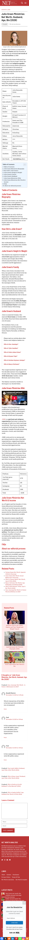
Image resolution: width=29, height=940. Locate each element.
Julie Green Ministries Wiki (12, 178)
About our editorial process (12, 185)
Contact (9, 874)
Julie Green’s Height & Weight (13, 172)
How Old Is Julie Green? (11, 170)
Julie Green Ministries (15, 24)
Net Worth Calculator (7, 879)
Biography (4, 24)
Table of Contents (9, 167)
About (3, 874)
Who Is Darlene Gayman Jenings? (14, 360)
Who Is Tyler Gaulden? (11, 348)
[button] (22, 3)
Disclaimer (16, 874)
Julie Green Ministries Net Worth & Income (14, 181)
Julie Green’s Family (10, 174)
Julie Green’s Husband (10, 176)
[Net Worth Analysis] (10, 3)
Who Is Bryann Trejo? (10, 356)
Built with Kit (14, 932)
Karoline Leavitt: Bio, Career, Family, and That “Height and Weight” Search (14, 627)
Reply (5, 709)
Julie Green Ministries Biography (14, 168)
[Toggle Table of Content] (24, 164)
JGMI (3, 419)
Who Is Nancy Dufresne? (11, 364)
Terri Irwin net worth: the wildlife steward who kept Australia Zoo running (11, 895)
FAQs (5, 184)
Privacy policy (5, 877)
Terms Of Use (16, 877)
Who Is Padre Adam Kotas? (12, 352)
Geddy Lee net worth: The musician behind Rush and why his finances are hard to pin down (12, 900)
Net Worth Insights (21, 879)
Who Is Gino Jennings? (11, 344)
